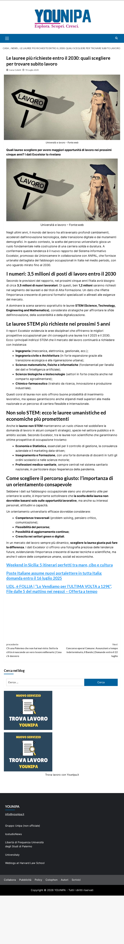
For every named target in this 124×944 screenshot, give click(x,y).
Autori (64, 879)
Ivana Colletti (15, 70)
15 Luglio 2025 (32, 70)
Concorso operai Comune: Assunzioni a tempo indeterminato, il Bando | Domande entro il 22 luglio (92, 650)
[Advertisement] (62, 919)
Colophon (51, 879)
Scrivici (76, 879)
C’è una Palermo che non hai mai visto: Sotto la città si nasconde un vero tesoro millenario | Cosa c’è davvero (34, 650)
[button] (11, 38)
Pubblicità (25, 879)
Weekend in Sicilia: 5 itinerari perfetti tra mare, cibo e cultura (59, 564)
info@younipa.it (14, 814)
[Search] (116, 38)
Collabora (10, 879)
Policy (38, 879)
